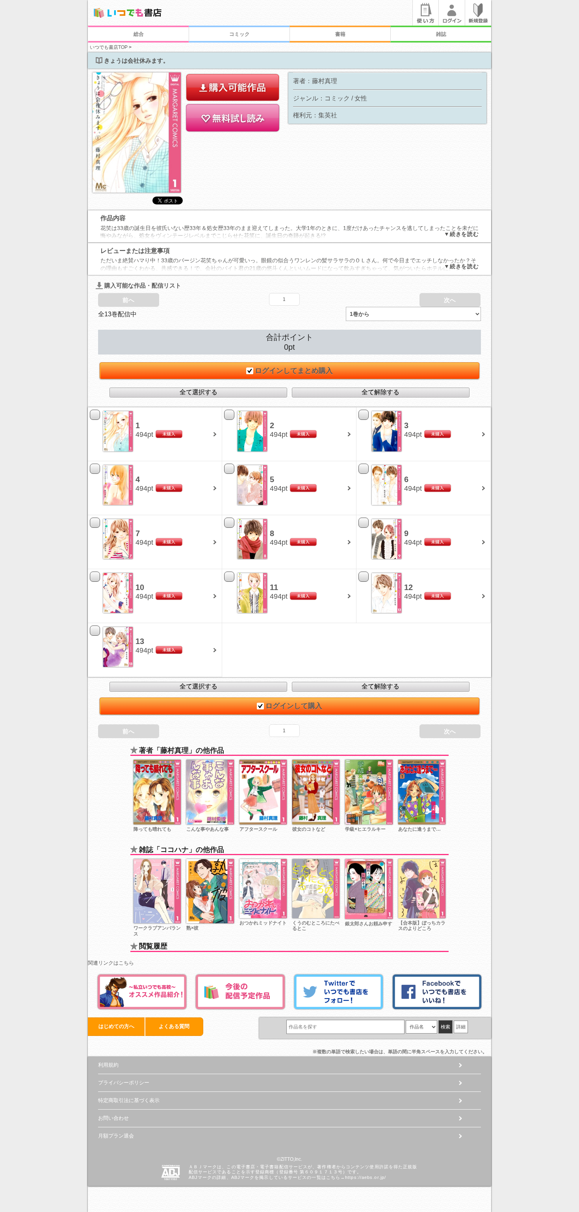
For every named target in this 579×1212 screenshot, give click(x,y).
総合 (139, 34)
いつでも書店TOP (109, 47)
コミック (239, 34)
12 (408, 587)
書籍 (340, 34)
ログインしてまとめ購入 (294, 371)
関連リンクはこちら (111, 963)
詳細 (461, 1027)
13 (139, 641)
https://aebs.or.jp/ (365, 1177)
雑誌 (441, 34)
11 (274, 587)
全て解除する (380, 392)
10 (139, 587)
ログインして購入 (293, 706)
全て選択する (198, 392)
